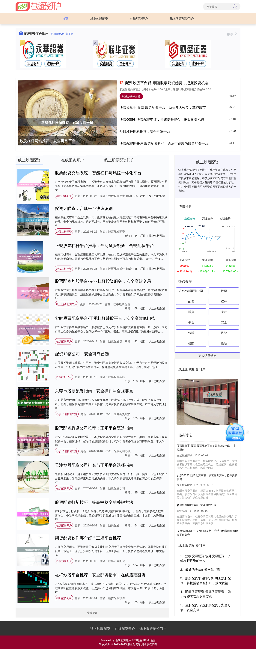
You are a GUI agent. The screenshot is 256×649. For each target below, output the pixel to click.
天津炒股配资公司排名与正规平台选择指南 (94, 465)
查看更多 (92, 613)
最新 (224, 343)
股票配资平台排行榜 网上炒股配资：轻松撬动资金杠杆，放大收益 (205, 580)
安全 (224, 322)
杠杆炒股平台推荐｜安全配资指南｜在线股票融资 (100, 575)
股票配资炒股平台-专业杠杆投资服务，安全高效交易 (103, 281)
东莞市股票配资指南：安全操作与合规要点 (94, 391)
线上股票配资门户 (182, 18)
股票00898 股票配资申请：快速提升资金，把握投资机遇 (162, 119)
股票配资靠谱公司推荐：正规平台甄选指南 (94, 428)
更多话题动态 (207, 355)
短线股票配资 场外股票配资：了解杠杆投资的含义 (205, 558)
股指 (191, 312)
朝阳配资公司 (64, 598)
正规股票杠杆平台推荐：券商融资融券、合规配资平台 (104, 245)
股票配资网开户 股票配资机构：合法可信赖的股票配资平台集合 (167, 143)
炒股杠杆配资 (64, 231)
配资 (191, 301)
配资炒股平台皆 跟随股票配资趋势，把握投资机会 (167, 82)
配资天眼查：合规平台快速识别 (84, 208)
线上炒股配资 (99, 18)
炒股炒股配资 (64, 561)
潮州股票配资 (64, 196)
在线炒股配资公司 (191, 291)
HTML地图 (149, 640)
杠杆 (224, 301)
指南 (191, 343)
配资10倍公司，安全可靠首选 (82, 353)
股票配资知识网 (136, 644)
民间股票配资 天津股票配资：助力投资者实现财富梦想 (205, 594)
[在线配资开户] (38, 6)
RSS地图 (137, 640)
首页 (65, 18)
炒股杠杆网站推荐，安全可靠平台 (47, 140)
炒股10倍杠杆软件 (66, 414)
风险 (224, 333)
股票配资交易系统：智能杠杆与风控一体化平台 (98, 172)
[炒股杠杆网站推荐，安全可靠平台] (67, 122)
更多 (230, 33)
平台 (191, 322)
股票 (224, 291)
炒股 (191, 333)
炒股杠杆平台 (64, 377)
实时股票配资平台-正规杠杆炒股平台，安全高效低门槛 (105, 318)
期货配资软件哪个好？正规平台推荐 (88, 537)
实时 (224, 312)
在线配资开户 (139, 18)
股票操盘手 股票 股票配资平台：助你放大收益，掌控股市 (163, 107)
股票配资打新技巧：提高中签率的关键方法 (94, 502)
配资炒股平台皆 (131, 96)
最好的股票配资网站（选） (204, 569)
